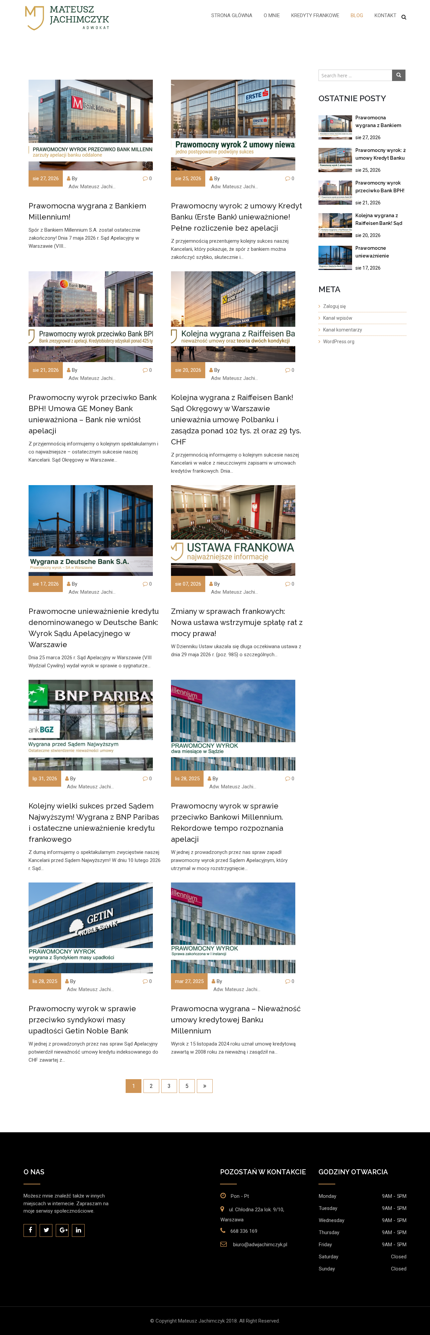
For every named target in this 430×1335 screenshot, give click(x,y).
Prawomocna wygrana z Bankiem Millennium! (87, 211)
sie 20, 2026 (368, 235)
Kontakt (385, 15)
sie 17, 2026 (368, 268)
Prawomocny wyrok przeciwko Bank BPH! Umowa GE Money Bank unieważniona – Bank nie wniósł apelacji (93, 414)
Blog (357, 15)
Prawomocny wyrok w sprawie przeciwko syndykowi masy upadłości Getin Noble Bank (82, 1019)
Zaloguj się (334, 306)
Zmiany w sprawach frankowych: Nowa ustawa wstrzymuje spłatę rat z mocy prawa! (237, 622)
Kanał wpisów (337, 318)
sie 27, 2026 (368, 137)
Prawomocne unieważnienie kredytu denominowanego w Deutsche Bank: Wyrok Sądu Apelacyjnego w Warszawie (94, 628)
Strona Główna (231, 15)
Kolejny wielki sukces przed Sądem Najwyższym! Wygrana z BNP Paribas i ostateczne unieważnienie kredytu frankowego (94, 822)
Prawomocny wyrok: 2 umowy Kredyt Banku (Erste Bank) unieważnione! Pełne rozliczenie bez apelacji (236, 216)
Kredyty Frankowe (315, 15)
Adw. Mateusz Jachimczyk (94, 187)
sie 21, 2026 (368, 202)
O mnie (272, 15)
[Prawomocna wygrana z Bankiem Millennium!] (335, 127)
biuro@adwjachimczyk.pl (260, 1245)
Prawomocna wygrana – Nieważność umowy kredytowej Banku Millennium (236, 1019)
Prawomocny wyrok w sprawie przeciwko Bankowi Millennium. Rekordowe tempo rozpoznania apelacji (227, 822)
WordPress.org (338, 341)
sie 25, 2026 (368, 170)
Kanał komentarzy (342, 329)
